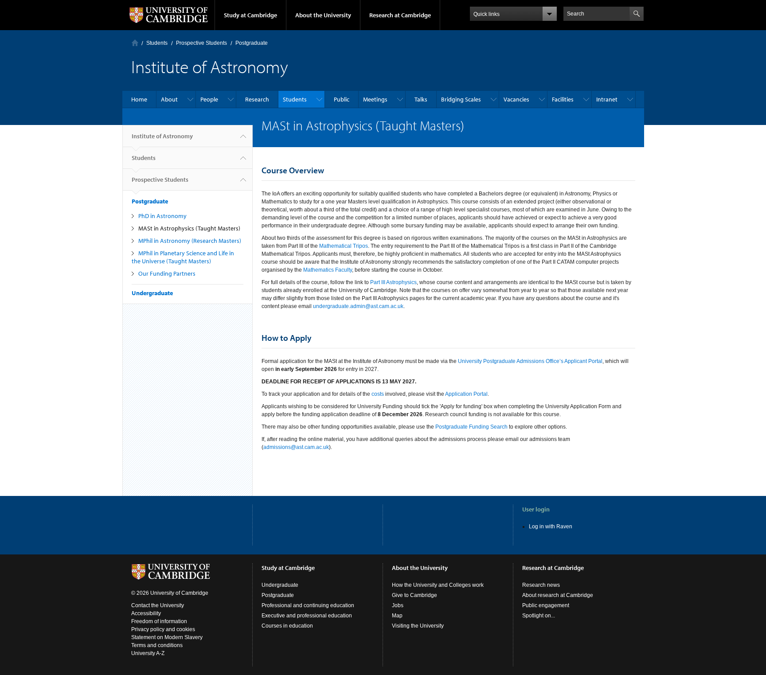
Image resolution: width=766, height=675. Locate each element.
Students (157, 43)
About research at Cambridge (557, 595)
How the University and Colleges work (438, 585)
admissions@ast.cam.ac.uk (296, 447)
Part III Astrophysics (393, 282)
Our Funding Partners (166, 273)
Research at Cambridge (400, 15)
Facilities (563, 99)
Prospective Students (201, 43)
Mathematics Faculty (327, 270)
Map (397, 616)
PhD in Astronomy (162, 216)
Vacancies (516, 99)
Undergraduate (152, 293)
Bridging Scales (461, 99)
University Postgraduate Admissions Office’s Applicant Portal (530, 361)
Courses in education (287, 626)
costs (377, 394)
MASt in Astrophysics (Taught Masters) (189, 228)
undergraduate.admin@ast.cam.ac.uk (358, 306)
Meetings (375, 99)
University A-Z (147, 653)
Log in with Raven (550, 526)
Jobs (397, 605)
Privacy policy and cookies (163, 629)
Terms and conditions (157, 645)
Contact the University (157, 605)
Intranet (606, 99)
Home (135, 43)
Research (257, 99)
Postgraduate (251, 43)
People (209, 99)
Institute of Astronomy (162, 136)
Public (341, 99)
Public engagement (545, 605)
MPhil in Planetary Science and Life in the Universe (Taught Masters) (183, 257)
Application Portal (466, 394)
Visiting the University (418, 626)
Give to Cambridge (414, 595)
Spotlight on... (538, 616)
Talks (420, 99)
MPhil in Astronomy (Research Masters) (189, 241)
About (169, 99)
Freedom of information (159, 621)
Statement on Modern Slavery (167, 637)
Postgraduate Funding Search (471, 427)
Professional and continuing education (308, 605)
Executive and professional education (307, 616)
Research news (541, 585)
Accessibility (146, 613)
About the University (323, 15)
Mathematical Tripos (343, 246)
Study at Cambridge (250, 15)
